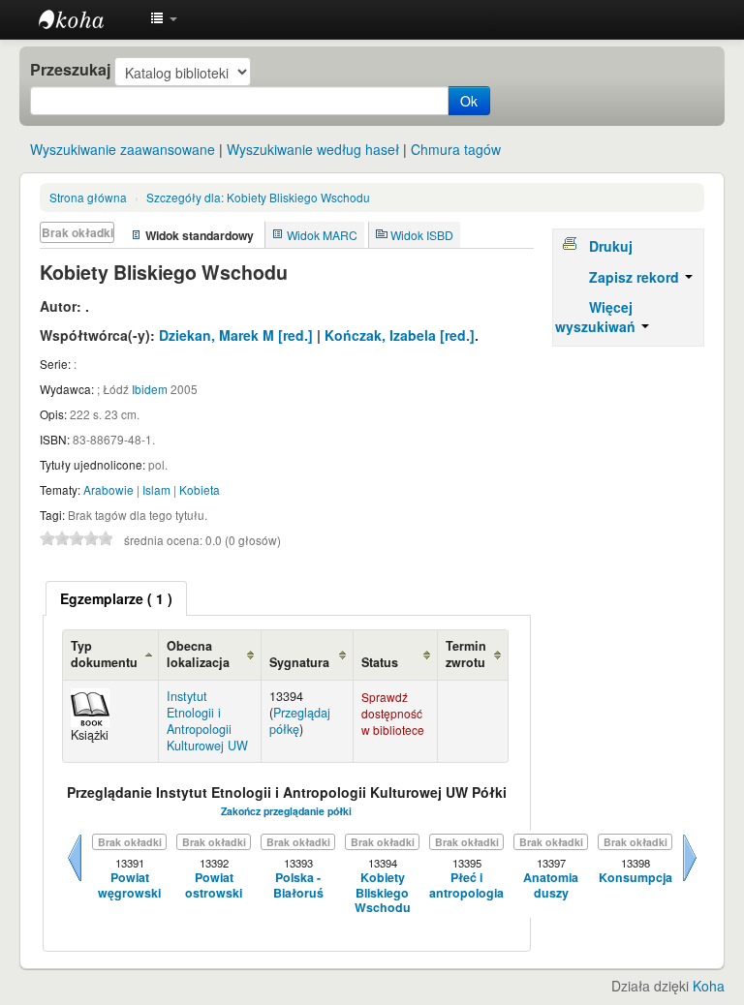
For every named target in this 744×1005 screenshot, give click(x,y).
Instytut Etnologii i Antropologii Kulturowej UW (87, 19)
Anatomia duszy (550, 885)
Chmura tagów (456, 149)
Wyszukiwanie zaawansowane (122, 149)
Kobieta (199, 489)
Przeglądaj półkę (299, 721)
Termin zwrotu (466, 654)
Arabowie (108, 489)
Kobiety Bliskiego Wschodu (258, 197)
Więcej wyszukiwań (597, 316)
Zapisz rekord (636, 277)
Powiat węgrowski (129, 885)
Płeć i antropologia (466, 885)
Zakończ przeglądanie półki (286, 811)
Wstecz (74, 881)
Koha (709, 985)
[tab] (116, 598)
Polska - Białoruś (298, 885)
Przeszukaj (70, 69)
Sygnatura (299, 662)
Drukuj (611, 246)
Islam (156, 489)
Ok (469, 100)
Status (379, 662)
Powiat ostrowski (213, 885)
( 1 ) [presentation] (116, 598)
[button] (164, 19)
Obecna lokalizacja (198, 654)
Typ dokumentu (104, 654)
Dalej (690, 881)
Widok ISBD (421, 235)
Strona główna (88, 197)
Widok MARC (322, 235)
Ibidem (150, 389)
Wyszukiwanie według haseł (313, 149)
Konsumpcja (635, 877)
